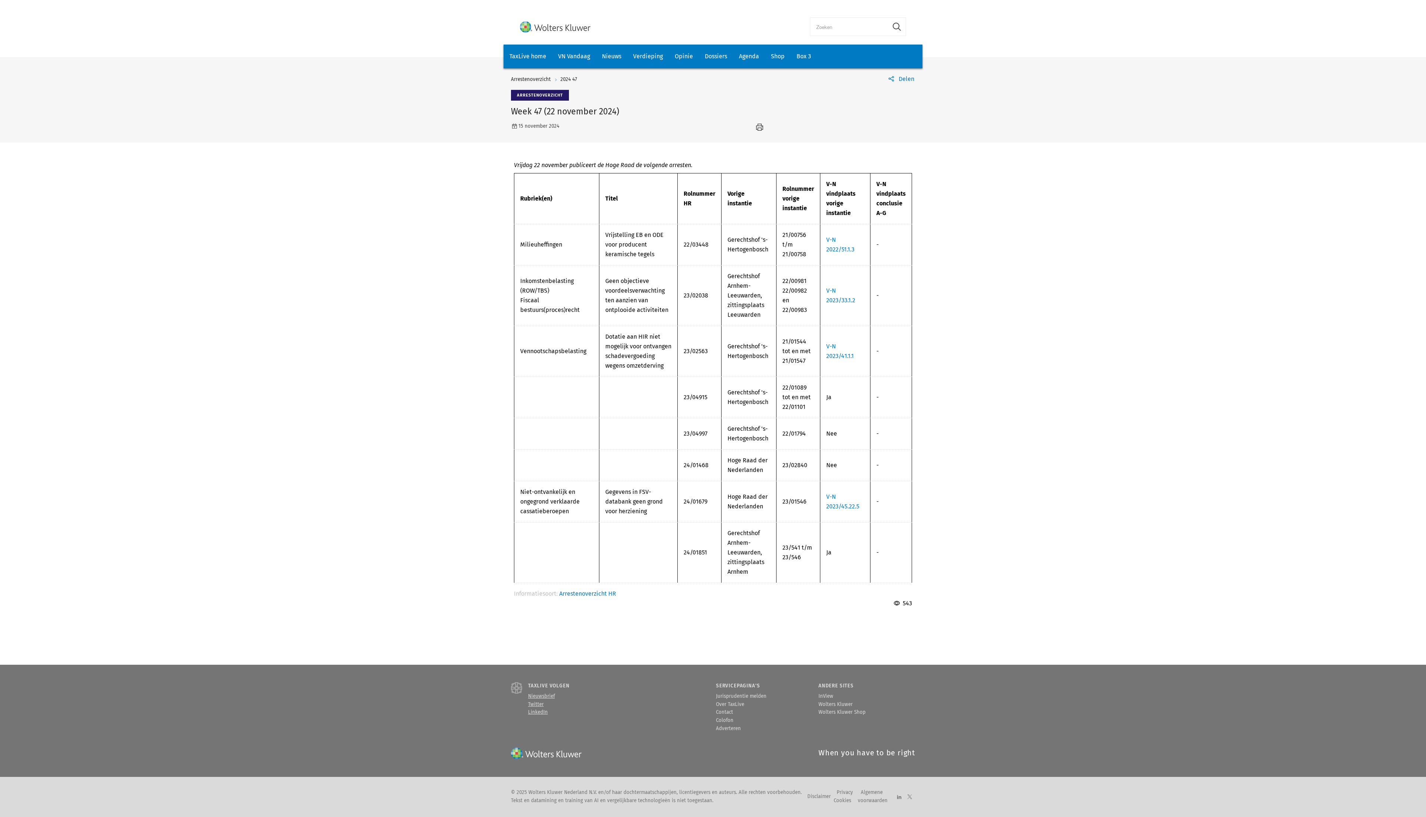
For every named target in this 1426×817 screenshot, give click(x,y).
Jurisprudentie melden (741, 696)
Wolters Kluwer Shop (842, 712)
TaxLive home (527, 56)
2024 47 (568, 79)
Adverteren (728, 729)
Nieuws (611, 56)
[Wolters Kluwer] (555, 27)
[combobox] (849, 27)
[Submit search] (897, 27)
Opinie (684, 56)
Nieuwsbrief (541, 696)
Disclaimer (819, 797)
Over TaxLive (730, 704)
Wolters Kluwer (835, 704)
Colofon (724, 720)
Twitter (536, 704)
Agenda (749, 56)
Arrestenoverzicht (531, 79)
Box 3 (804, 56)
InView (825, 696)
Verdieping (648, 56)
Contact (724, 712)
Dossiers (716, 56)
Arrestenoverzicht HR (587, 593)
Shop (778, 56)
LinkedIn (538, 712)
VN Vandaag (574, 56)
